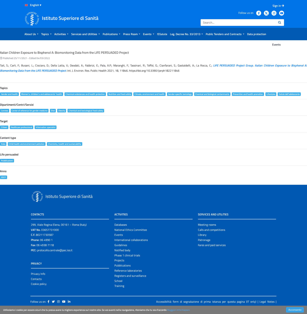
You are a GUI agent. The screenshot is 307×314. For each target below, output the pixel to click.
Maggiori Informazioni (178, 310)
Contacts (36, 279)
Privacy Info (38, 274)
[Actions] (26, 5)
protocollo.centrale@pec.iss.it (54, 250)
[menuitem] (31, 34)
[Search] (279, 22)
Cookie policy (39, 284)
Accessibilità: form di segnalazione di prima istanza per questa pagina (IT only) (206, 301)
